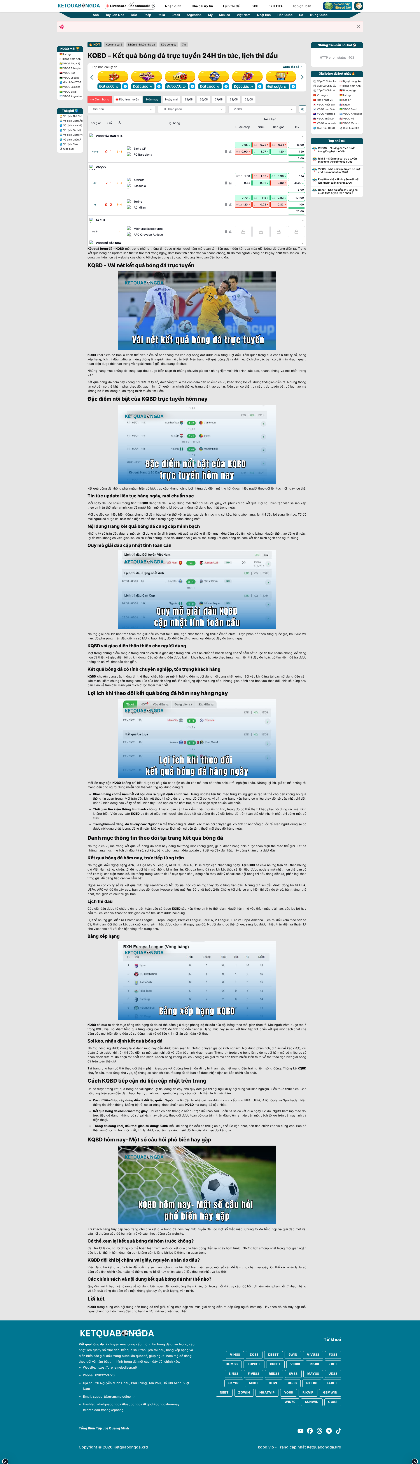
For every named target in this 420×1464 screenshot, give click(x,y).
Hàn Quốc (284, 15)
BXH (255, 6)
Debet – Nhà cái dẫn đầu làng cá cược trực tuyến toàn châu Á (338, 191)
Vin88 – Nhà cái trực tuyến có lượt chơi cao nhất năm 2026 (339, 171)
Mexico (224, 15)
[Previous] (92, 77)
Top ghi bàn (302, 6)
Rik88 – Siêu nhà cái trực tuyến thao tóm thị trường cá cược (337, 160)
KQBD (120, 248)
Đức (134, 15)
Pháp (147, 15)
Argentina (194, 15)
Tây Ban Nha (114, 15)
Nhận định (173, 6)
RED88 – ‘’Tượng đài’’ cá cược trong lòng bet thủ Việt (336, 150)
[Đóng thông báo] (358, 26)
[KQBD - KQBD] (79, 6)
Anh (96, 15)
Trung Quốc (318, 15)
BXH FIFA (275, 6)
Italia (161, 15)
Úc (301, 15)
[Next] (302, 77)
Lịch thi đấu (232, 6)
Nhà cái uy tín (202, 6)
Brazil (176, 15)
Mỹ (210, 15)
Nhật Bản (264, 15)
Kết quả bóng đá (100, 248)
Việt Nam (243, 15)
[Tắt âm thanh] (302, 109)
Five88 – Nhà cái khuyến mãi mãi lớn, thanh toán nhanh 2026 (338, 181)
